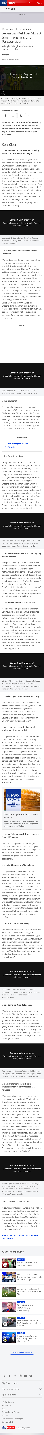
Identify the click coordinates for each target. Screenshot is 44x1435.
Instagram (20, 1376)
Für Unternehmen (10, 1389)
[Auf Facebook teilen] (5, 115)
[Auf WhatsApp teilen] (20, 115)
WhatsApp (30, 1376)
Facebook (9, 1376)
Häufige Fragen (8, 1402)
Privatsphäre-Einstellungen (12, 1419)
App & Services (9, 1394)
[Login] (29, 3)
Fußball (10, 9)
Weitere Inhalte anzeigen (22, 1352)
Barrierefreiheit (7, 1422)
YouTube (25, 1376)
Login (22, 83)
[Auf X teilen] (13, 115)
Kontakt (5, 1415)
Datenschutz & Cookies (11, 1412)
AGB (3, 1409)
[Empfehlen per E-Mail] (28, 115)
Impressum (6, 1405)
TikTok (14, 1376)
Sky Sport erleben (10, 1383)
